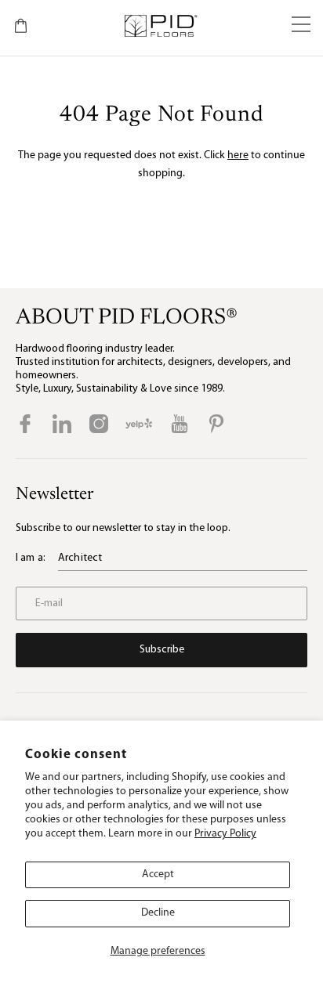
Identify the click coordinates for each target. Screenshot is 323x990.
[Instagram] (98, 423)
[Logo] (160, 25)
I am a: (30, 558)
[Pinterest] (216, 423)
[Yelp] (138, 423)
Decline (158, 913)
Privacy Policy (225, 834)
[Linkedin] (62, 423)
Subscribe (162, 650)
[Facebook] (25, 423)
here (238, 155)
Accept (158, 874)
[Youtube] (179, 423)
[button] (301, 25)
